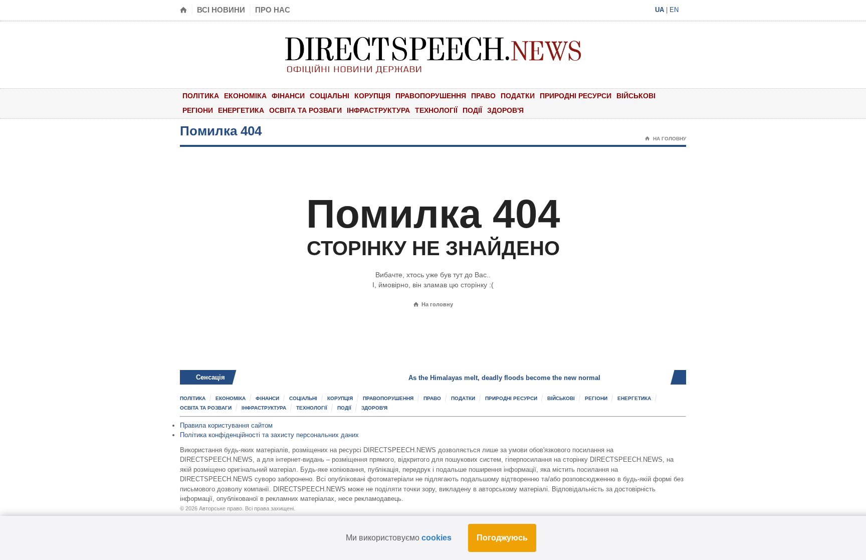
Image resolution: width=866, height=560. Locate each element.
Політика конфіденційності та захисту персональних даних (269, 435)
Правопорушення (430, 96)
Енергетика (241, 110)
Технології (436, 110)
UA (659, 10)
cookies (436, 537)
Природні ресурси (575, 96)
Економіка (245, 96)
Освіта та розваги (305, 110)
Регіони (197, 110)
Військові (636, 96)
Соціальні (329, 96)
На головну (665, 138)
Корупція (372, 96)
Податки (518, 96)
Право (483, 96)
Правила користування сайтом (226, 425)
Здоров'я (505, 110)
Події (472, 110)
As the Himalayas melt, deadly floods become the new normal (480, 378)
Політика (200, 96)
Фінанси (288, 96)
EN (674, 10)
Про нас (272, 10)
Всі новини (221, 10)
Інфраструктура (378, 110)
